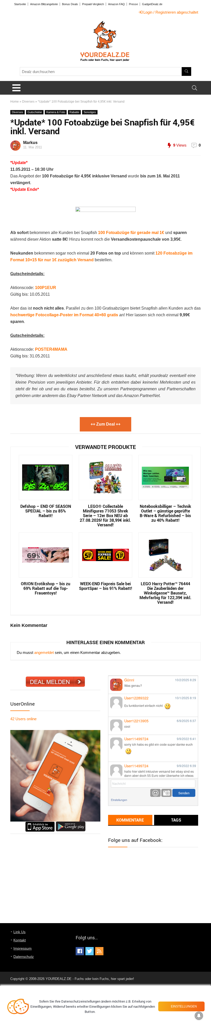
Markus (30, 142)
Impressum (22, 948)
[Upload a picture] (166, 793)
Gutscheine (35, 112)
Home (14, 101)
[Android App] (70, 824)
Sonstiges (90, 112)
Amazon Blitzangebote (44, 4)
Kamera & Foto (55, 112)
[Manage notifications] (199, 1016)
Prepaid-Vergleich (93, 4)
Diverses (28, 101)
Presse (133, 4)
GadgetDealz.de (152, 4)
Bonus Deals (70, 4)
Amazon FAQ (116, 4)
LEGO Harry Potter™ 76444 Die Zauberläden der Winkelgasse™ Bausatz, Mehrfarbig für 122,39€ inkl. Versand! (165, 593)
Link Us (19, 932)
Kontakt (19, 940)
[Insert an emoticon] (155, 793)
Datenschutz (23, 956)
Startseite (20, 4)
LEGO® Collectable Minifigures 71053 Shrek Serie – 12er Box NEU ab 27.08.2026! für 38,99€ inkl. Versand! (105, 515)
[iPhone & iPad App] (40, 824)
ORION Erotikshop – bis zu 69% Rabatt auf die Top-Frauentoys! (45, 588)
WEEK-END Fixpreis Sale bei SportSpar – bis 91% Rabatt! (105, 586)
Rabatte (74, 112)
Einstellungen (119, 800)
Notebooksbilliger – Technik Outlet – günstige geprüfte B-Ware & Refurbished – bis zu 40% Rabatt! (165, 513)
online (23, 719)
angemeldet (44, 652)
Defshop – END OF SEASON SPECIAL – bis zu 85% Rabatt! (45, 511)
